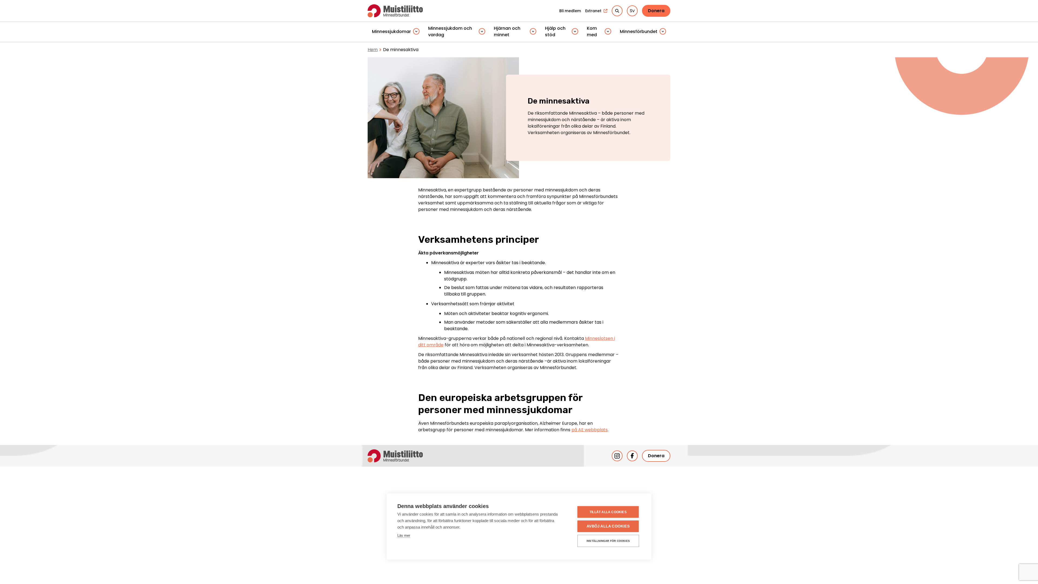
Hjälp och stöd (555, 31)
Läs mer (403, 535)
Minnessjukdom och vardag (450, 31)
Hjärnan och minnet (507, 31)
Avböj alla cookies (608, 526)
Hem (373, 50)
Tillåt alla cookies (608, 512)
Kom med (592, 31)
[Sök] (617, 10)
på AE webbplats (589, 430)
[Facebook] (632, 455)
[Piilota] (416, 31)
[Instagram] (617, 455)
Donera (656, 11)
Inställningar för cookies (608, 540)
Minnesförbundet (638, 31)
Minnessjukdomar (391, 31)
